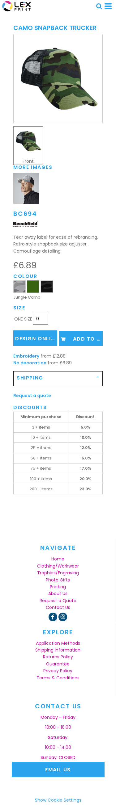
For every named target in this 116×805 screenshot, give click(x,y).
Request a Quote (58, 600)
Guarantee (58, 664)
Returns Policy (58, 657)
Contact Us (58, 607)
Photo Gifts (58, 580)
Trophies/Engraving (58, 573)
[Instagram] (62, 617)
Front (28, 161)
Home (57, 559)
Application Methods (58, 643)
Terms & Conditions (58, 678)
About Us (57, 593)
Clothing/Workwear (58, 566)
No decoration (29, 363)
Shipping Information (57, 650)
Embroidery (26, 356)
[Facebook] (53, 617)
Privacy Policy (57, 671)
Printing (58, 587)
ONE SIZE (23, 319)
